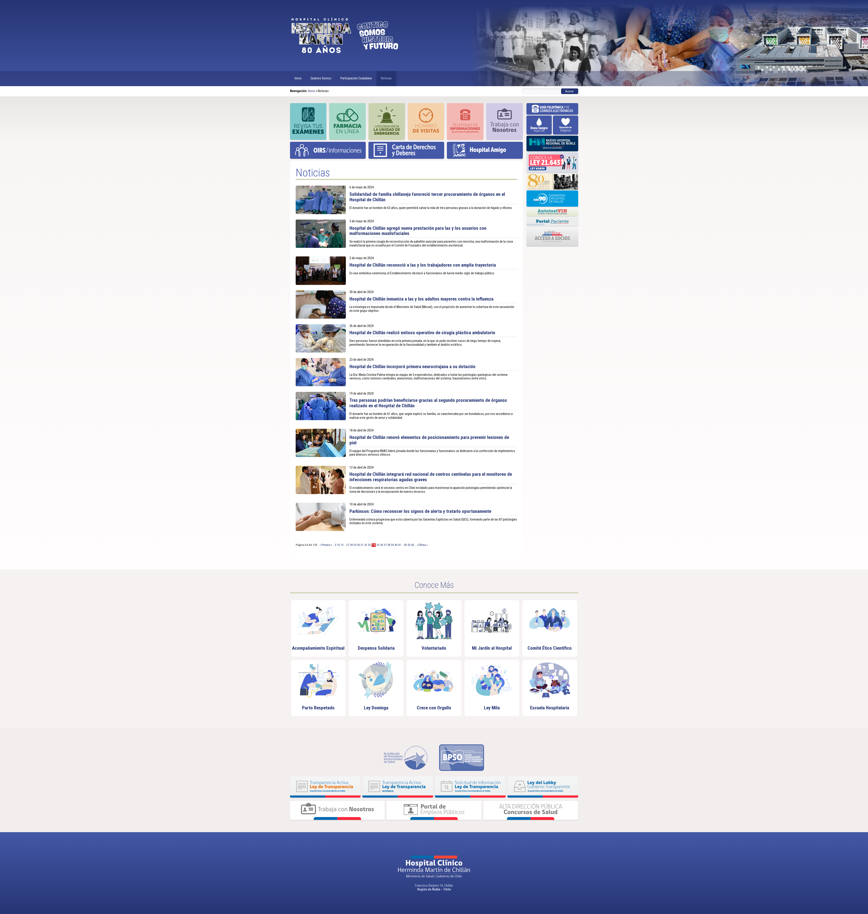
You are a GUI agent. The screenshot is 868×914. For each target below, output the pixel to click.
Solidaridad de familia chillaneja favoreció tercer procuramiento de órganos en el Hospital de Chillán (427, 197)
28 (351, 545)
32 (365, 545)
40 (396, 545)
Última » (423, 545)
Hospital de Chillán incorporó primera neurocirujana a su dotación (412, 366)
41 (399, 545)
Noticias (386, 78)
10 (338, 545)
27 (347, 545)
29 (355, 545)
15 (342, 545)
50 (405, 545)
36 (381, 545)
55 (409, 545)
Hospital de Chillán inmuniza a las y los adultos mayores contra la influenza (421, 299)
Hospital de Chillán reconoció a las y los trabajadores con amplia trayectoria (422, 265)
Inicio (298, 78)
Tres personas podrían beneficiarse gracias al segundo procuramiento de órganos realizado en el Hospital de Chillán (428, 403)
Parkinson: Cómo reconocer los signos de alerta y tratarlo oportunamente (420, 511)
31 (362, 545)
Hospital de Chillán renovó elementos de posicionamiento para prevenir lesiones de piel (429, 440)
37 (385, 545)
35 (378, 545)
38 (388, 545)
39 (392, 545)
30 (358, 545)
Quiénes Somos (321, 78)
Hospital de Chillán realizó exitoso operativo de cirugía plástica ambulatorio (422, 332)
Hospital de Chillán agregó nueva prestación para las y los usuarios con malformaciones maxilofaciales (417, 230)
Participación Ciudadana (356, 78)
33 (369, 545)
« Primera (325, 545)
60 (412, 545)
